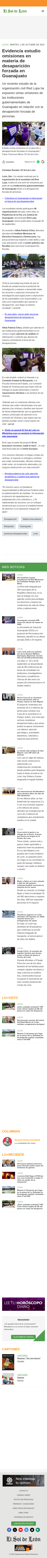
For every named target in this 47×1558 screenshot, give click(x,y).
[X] (15, 1530)
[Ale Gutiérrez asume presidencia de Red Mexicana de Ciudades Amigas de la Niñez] (8, 593)
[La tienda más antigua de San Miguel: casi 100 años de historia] (8, 765)
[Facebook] (9, 1530)
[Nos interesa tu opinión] (23, 1481)
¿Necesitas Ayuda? (23, 1523)
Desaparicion (10, 519)
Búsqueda (9, 526)
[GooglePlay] (38, 1530)
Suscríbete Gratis (23, 1337)
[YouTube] (21, 1530)
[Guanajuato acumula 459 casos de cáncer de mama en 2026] (8, 630)
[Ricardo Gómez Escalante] (7, 1141)
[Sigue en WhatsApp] (38, 162)
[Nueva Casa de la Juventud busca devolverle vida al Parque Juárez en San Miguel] (8, 718)
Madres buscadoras (32, 519)
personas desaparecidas (15, 534)
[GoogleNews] (26, 1530)
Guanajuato (25, 526)
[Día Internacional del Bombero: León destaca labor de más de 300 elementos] (8, 806)
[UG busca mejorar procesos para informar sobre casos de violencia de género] (8, 1164)
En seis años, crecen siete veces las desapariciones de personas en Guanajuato (21, 317)
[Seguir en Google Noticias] (43, 162)
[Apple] (32, 1530)
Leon (35, 534)
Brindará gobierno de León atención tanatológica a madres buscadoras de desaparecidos (22, 477)
